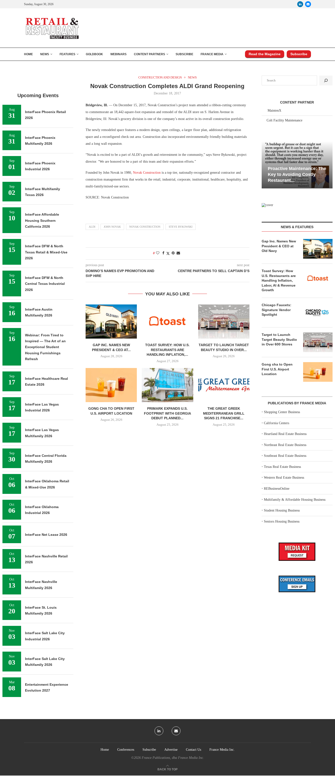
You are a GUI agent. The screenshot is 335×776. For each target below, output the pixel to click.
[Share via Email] (178, 253)
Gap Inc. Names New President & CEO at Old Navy (279, 246)
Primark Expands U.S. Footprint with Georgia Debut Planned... (167, 413)
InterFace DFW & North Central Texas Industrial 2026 (45, 284)
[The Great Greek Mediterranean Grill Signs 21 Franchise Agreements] (223, 385)
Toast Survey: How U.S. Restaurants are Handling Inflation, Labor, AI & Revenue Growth (279, 280)
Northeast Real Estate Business (285, 445)
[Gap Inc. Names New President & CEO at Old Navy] (111, 321)
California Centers (276, 423)
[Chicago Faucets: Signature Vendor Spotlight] (318, 312)
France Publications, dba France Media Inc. (173, 758)
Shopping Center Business (282, 412)
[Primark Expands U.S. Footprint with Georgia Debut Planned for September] (167, 385)
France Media (212, 54)
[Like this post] (157, 253)
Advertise (171, 749)
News (44, 54)
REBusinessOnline (276, 488)
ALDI (92, 226)
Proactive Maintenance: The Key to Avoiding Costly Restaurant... (297, 174)
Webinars (118, 54)
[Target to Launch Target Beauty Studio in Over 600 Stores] (223, 321)
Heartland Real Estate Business (285, 434)
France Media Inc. (222, 749)
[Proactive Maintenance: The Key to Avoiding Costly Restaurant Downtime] (297, 164)
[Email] (308, 4)
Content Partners (149, 54)
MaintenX (274, 110)
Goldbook (94, 54)
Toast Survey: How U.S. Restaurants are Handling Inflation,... (167, 349)
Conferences (125, 749)
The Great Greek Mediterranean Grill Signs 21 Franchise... (224, 413)
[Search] (326, 80)
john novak (112, 226)
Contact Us (193, 749)
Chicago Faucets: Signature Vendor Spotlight (276, 309)
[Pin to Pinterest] (173, 253)
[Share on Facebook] (163, 253)
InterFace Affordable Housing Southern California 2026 (42, 220)
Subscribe (184, 54)
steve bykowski (181, 226)
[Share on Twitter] (168, 253)
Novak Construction (147, 172)
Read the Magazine (265, 54)
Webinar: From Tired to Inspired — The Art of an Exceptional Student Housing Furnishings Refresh (45, 347)
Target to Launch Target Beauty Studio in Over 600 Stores (279, 339)
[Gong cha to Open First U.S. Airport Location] (111, 385)
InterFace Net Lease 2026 (46, 535)
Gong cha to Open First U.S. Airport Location (277, 369)
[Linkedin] (300, 4)
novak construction (144, 226)
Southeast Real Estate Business (285, 456)
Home (28, 54)
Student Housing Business (282, 510)
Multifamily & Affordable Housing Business (294, 499)
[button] (266, 164)
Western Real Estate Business (284, 477)
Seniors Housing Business (281, 521)
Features (67, 54)
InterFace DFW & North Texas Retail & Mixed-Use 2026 (46, 252)
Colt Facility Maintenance (284, 120)
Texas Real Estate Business (282, 467)
